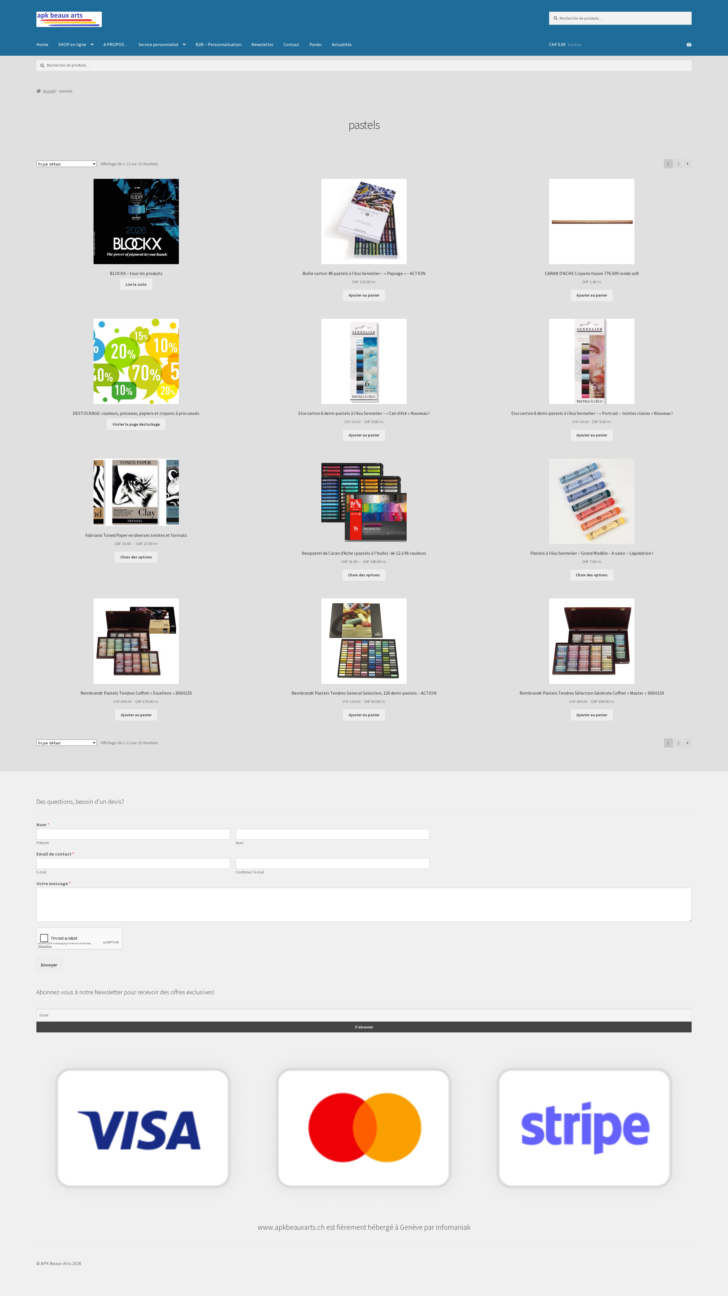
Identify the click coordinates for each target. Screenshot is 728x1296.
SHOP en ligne (72, 44)
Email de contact (55, 854)
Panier (315, 44)
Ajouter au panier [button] (364, 295)
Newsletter (262, 44)
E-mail (41, 872)
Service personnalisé (158, 44)
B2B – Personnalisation (218, 44)
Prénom (42, 843)
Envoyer (49, 965)
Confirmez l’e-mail (250, 872)
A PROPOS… (116, 44)
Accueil (49, 91)
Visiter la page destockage (136, 424)
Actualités (342, 44)
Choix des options (136, 557)
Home (42, 44)
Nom (42, 824)
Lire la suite (136, 284)
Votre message (53, 883)
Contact (291, 44)
